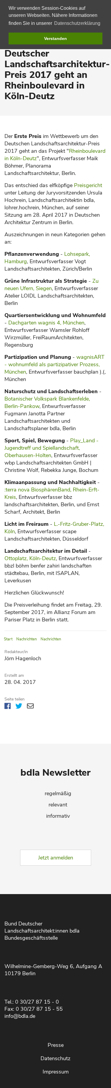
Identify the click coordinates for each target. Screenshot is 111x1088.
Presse (56, 1045)
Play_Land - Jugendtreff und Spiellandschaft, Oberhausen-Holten (51, 448)
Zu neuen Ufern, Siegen (51, 284)
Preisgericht (88, 185)
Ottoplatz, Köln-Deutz (30, 558)
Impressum (56, 1071)
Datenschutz (55, 1058)
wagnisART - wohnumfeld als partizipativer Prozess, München (54, 364)
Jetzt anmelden (55, 857)
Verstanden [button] (55, 38)
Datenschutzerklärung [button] (77, 23)
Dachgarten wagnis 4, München (46, 322)
